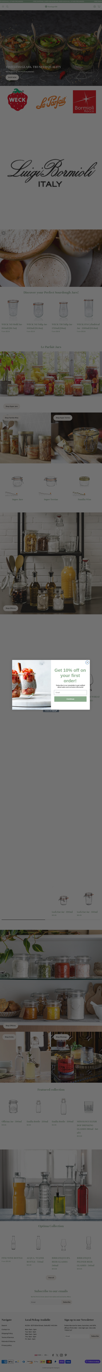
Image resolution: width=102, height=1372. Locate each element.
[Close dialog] (87, 662)
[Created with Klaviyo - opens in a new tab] (51, 711)
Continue (70, 699)
